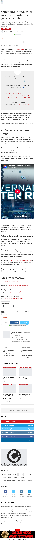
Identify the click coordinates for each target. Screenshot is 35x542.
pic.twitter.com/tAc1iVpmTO (21, 98)
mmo (6, 311)
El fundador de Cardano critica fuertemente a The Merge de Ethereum (26, 353)
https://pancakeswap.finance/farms (18, 292)
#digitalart (27, 96)
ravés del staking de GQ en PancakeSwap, (20, 260)
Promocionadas (6, 28)
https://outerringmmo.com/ (11, 281)
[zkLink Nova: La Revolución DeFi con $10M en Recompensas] (25, 371)
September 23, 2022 (24, 104)
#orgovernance (15, 96)
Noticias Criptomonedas (10, 367)
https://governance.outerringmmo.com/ (19, 285)
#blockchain (8, 98)
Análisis (4, 474)
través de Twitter (20, 49)
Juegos (9, 477)
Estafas (4, 477)
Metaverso (16, 477)
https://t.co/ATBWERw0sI (12, 93)
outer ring (11, 311)
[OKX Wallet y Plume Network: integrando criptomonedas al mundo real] (9, 371)
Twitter (4, 314)
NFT (22, 477)
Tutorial (29, 480)
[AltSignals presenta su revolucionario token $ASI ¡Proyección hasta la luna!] (25, 388)
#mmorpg (8, 96)
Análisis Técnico (12, 474)
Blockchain (28, 474)
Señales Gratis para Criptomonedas (18, 520)
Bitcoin (21, 474)
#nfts (22, 96)
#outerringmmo (25, 93)
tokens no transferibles (22, 311)
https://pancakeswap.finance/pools (13, 298)
